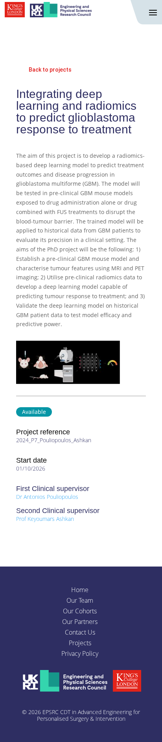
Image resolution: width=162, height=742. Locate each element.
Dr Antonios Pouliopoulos (47, 496)
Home (79, 589)
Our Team (79, 600)
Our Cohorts (80, 611)
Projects (80, 643)
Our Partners (80, 621)
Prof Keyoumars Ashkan (45, 518)
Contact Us (80, 632)
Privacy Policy (79, 653)
